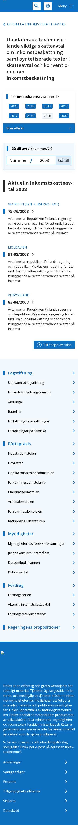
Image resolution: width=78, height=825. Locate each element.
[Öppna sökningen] (37, 6)
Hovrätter (15, 463)
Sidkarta (9, 801)
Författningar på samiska (27, 431)
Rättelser (15, 411)
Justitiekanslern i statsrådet (28, 553)
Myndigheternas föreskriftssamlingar (36, 543)
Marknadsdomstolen (23, 492)
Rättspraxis (19, 443)
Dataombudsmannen (24, 562)
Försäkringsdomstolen (25, 511)
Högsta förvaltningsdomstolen (31, 473)
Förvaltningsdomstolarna (27, 482)
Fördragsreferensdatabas (27, 614)
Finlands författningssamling (29, 392)
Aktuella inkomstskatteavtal (36, 24)
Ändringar (15, 402)
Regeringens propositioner (34, 627)
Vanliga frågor (14, 772)
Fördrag (16, 585)
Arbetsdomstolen (21, 501)
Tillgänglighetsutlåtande (21, 791)
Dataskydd (11, 810)
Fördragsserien (19, 595)
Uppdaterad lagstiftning (26, 382)
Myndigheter (20, 533)
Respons (9, 781)
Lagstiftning (20, 373)
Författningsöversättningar (28, 421)
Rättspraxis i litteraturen (26, 521)
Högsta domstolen (22, 453)
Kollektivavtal (18, 572)
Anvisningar (12, 762)
